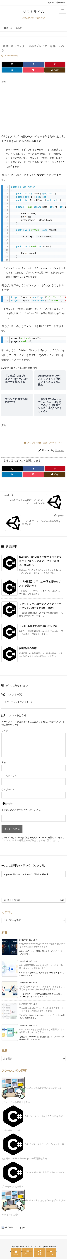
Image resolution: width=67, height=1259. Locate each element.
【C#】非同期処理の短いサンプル (38, 625)
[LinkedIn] (12, 70)
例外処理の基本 (28, 648)
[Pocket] (33, 70)
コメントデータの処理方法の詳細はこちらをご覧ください (29, 840)
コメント (5, 730)
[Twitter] (12, 64)
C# (20, 27)
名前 (3, 762)
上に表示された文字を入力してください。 (22, 810)
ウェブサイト (7, 789)
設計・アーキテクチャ (52, 442)
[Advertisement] (27, 107)
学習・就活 (36, 442)
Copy (61, 189)
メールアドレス (9, 776)
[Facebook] (33, 64)
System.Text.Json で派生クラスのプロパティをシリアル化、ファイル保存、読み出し (40, 560)
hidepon (59, 450)
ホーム (9, 27)
